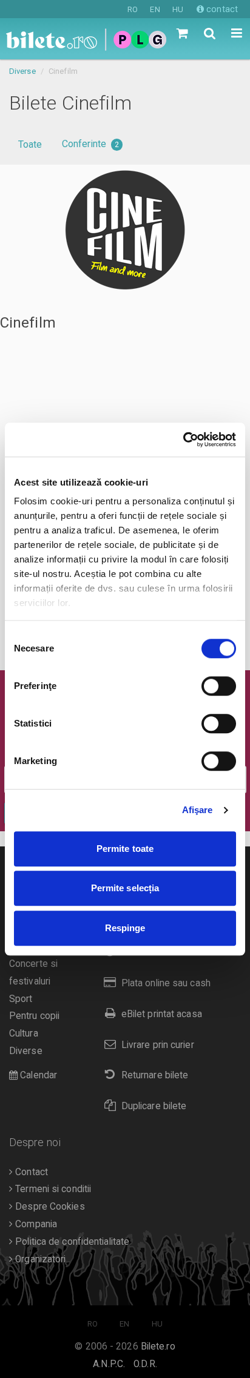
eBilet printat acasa (161, 1014)
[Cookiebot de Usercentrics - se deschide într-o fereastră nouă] (183, 439)
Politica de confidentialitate (71, 1241)
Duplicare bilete (154, 1106)
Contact (30, 1172)
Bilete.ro (158, 1346)
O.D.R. (145, 1364)
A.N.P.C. (109, 1364)
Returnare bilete (155, 1075)
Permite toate (125, 848)
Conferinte (90, 144)
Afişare (197, 810)
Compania (35, 1224)
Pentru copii (34, 1015)
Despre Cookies (49, 1206)
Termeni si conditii (52, 1189)
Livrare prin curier (157, 1045)
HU (177, 9)
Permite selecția (125, 888)
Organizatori (39, 1259)
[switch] (218, 686)
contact (221, 9)
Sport (21, 999)
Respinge (125, 928)
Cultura (23, 1033)
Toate (30, 144)
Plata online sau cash (166, 983)
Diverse (22, 71)
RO (132, 9)
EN (155, 9)
